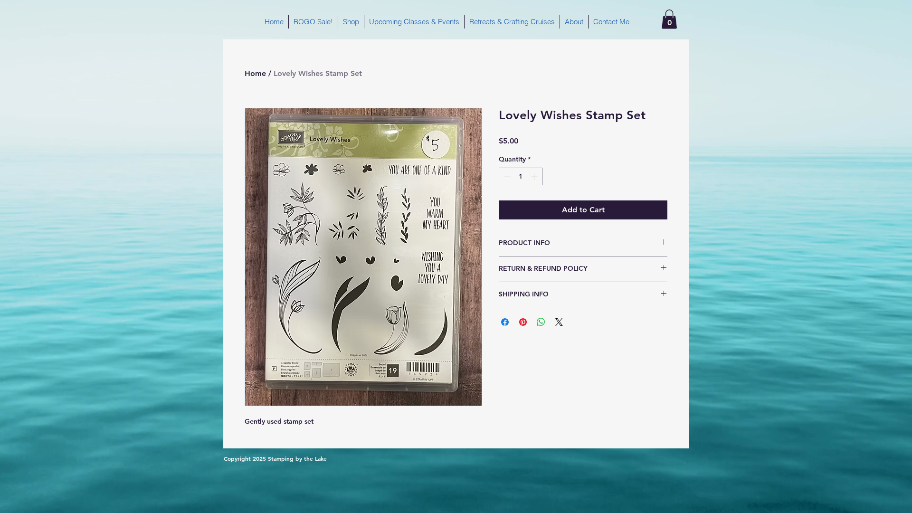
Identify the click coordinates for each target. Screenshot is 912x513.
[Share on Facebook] (505, 322)
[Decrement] (506, 176)
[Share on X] (559, 322)
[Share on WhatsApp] (541, 322)
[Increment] (535, 176)
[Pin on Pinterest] (523, 322)
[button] (669, 19)
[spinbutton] (520, 176)
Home (255, 73)
